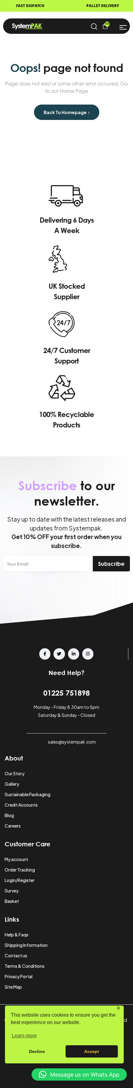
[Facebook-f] (44, 653)
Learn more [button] (24, 1035)
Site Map (13, 987)
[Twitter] (59, 653)
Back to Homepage (65, 112)
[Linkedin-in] (73, 653)
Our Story (14, 773)
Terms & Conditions (25, 966)
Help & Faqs (16, 934)
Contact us (16, 955)
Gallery (12, 784)
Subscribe (111, 563)
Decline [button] (37, 1051)
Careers (13, 825)
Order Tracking (20, 869)
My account (16, 859)
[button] (79, 1074)
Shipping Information (26, 945)
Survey (12, 890)
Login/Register (20, 880)
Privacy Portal (18, 976)
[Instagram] (87, 653)
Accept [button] (91, 1051)
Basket (12, 901)
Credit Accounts (21, 805)
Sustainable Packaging (27, 794)
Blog (9, 815)
